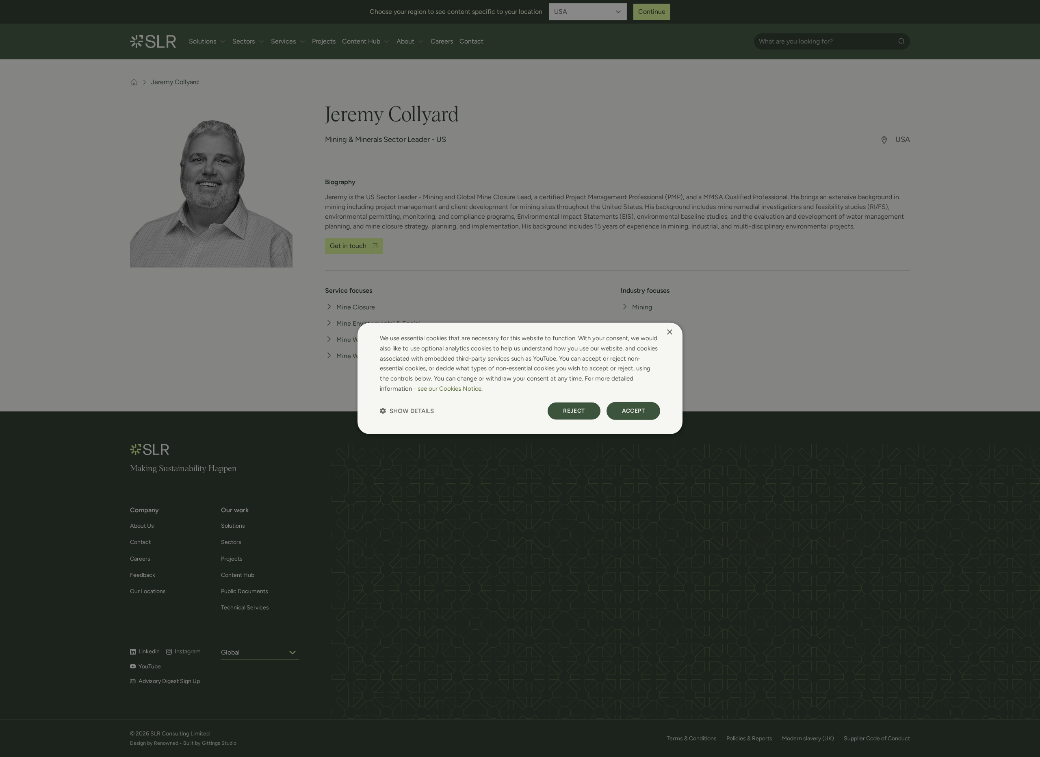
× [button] (669, 332)
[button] (407, 410)
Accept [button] (633, 410)
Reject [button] (574, 410)
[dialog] (520, 378)
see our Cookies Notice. (450, 388)
